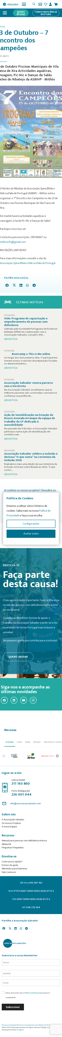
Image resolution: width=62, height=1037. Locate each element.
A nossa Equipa (9, 827)
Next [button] (57, 756)
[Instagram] (33, 700)
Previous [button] (4, 756)
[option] (14, 756)
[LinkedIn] (14, 700)
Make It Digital (18, 1029)
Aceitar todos (31, 533)
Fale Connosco (9, 872)
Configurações (31, 523)
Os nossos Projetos (11, 823)
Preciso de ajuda (10, 865)
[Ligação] (40, 4)
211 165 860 (21, 784)
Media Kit (6, 844)
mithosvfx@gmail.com (13, 242)
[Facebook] (4, 700)
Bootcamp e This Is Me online (31, 354)
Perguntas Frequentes (13, 848)
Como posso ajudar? (12, 862)
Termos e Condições (9, 1025)
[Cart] (55, 4)
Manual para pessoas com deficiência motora (24, 841)
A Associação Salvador (13, 820)
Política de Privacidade (34, 992)
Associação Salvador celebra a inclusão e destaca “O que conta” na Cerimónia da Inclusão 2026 (31, 457)
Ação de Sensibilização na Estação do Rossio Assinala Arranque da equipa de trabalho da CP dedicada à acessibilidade (29, 420)
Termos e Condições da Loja (27, 1025)
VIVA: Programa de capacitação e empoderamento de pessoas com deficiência (26, 321)
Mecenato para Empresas (14, 869)
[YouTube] (23, 700)
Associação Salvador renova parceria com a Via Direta (28, 384)
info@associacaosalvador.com (25, 803)
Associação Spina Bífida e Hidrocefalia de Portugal (27, 263)
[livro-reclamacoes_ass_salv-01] (14, 943)
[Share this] (7, 285)
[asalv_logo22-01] (11, 4)
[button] (24, 4)
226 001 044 (22, 794)
